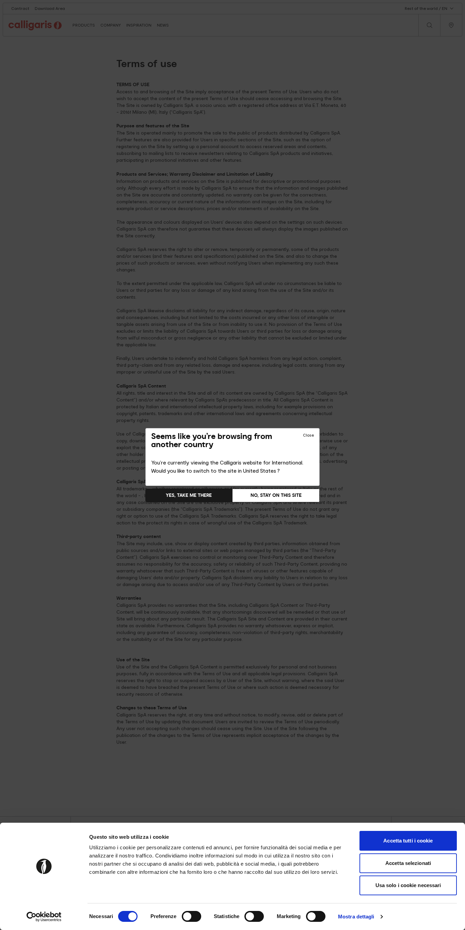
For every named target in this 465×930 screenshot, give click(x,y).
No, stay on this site (276, 495)
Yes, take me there (189, 495)
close (308, 435)
